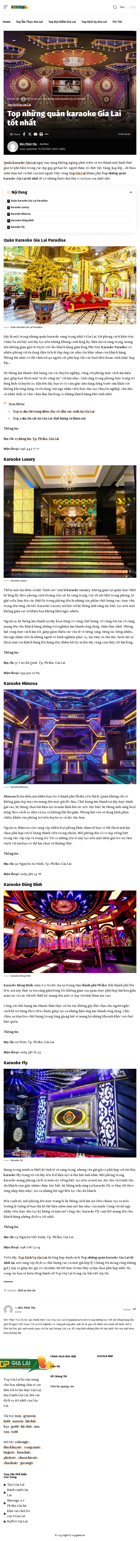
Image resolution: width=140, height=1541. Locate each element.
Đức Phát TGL (28, 144)
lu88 (7, 1421)
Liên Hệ (55, 1366)
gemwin (29, 1416)
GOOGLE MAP (105, 1356)
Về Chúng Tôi (58, 1376)
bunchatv (24, 1452)
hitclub (31, 1421)
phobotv (10, 1458)
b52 (6, 1426)
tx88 (14, 1432)
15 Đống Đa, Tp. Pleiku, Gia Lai (37, 439)
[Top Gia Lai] (20, 7)
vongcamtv (32, 1447)
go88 (15, 1426)
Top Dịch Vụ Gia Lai (19, 104)
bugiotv (9, 1452)
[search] (115, 7)
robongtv (22, 1442)
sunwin (17, 1421)
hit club (26, 1426)
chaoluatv (11, 1463)
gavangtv (27, 1463)
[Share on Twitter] (29, 134)
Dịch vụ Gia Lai (26, 1290)
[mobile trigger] (7, 7)
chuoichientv (28, 1458)
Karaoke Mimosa (21, 213)
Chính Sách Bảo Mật (63, 1356)
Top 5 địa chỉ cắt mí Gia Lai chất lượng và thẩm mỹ (49, 418)
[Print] (41, 134)
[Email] (35, 134)
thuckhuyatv (13, 1447)
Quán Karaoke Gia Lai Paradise (29, 200)
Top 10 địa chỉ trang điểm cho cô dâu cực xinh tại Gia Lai (53, 411)
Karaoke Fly (18, 227)
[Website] (134, 1309)
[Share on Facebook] (24, 134)
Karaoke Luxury (20, 207)
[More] (46, 134)
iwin (18, 1416)
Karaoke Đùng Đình (22, 220)
